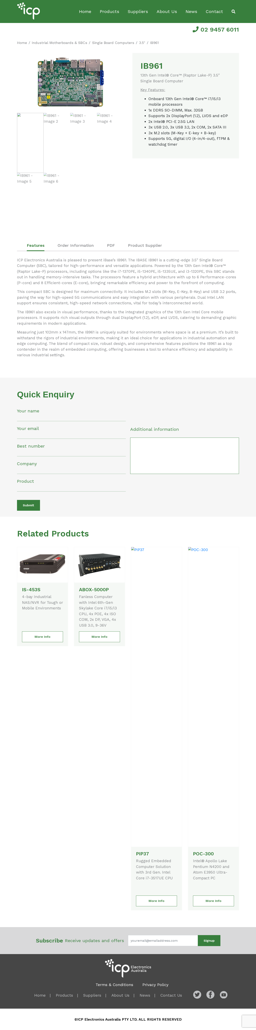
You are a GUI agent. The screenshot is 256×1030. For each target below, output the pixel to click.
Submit (28, 505)
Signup (209, 940)
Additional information (154, 429)
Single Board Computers (113, 43)
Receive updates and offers (80, 940)
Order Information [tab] (76, 245)
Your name (28, 410)
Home (85, 11)
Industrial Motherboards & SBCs (59, 43)
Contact (214, 11)
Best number (31, 446)
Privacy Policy (155, 984)
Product (25, 481)
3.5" (142, 43)
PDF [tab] (111, 245)
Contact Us (171, 995)
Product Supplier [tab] (145, 245)
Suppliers (138, 11)
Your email (28, 428)
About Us (167, 11)
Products (109, 11)
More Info (42, 637)
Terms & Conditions (114, 984)
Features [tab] (35, 245)
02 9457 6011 (219, 29)
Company (27, 463)
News (191, 11)
